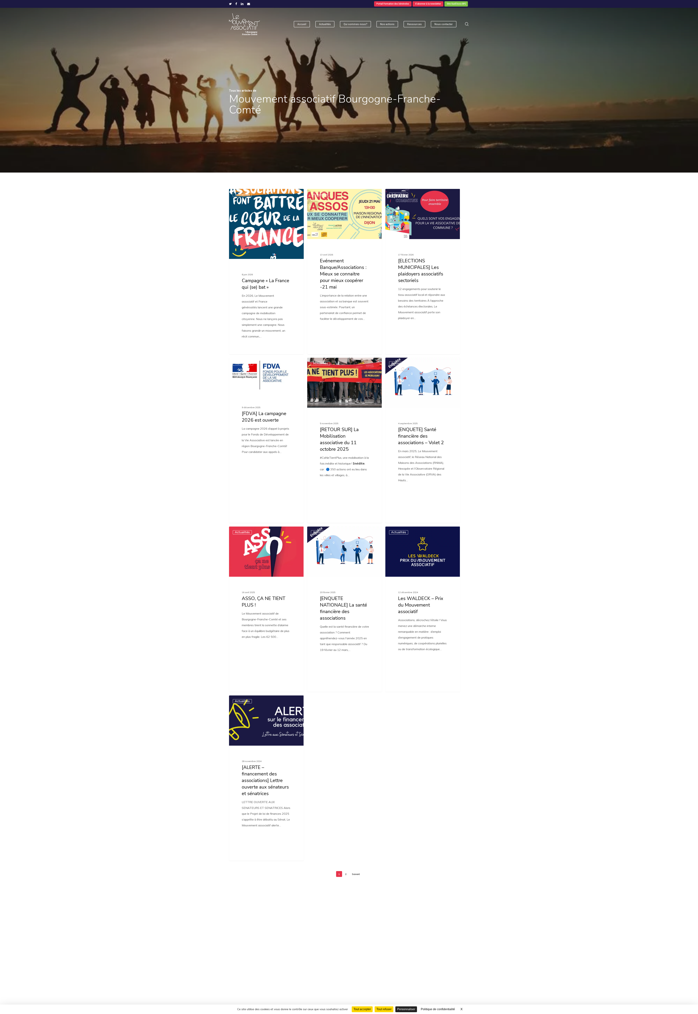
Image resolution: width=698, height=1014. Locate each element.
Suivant (356, 874)
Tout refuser (384, 1009)
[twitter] (230, 4)
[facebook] (236, 4)
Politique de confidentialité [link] (438, 1009)
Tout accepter (362, 1009)
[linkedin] (242, 4)
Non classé (243, 363)
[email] (248, 4)
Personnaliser (406, 1009)
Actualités (242, 194)
